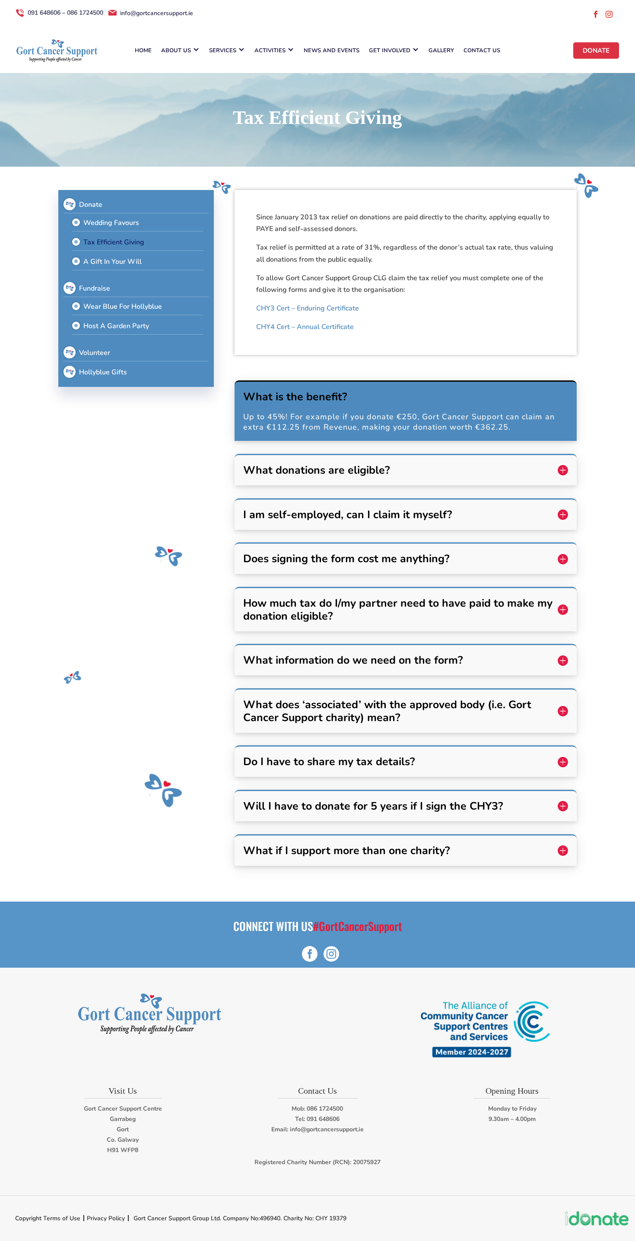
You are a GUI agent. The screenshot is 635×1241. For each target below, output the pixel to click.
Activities (270, 50)
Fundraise (94, 288)
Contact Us (482, 50)
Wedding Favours (111, 223)
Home (143, 50)
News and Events (331, 50)
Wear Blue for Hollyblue (122, 306)
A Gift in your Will (112, 261)
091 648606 (323, 1119)
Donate (596, 50)
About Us (176, 50)
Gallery (441, 50)
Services (222, 50)
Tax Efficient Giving (113, 242)
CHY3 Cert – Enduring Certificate (307, 308)
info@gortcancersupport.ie (327, 1129)
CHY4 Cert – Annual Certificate (305, 327)
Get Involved (389, 50)
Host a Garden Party (116, 326)
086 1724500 (325, 1109)
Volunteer (94, 353)
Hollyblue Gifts (103, 372)
